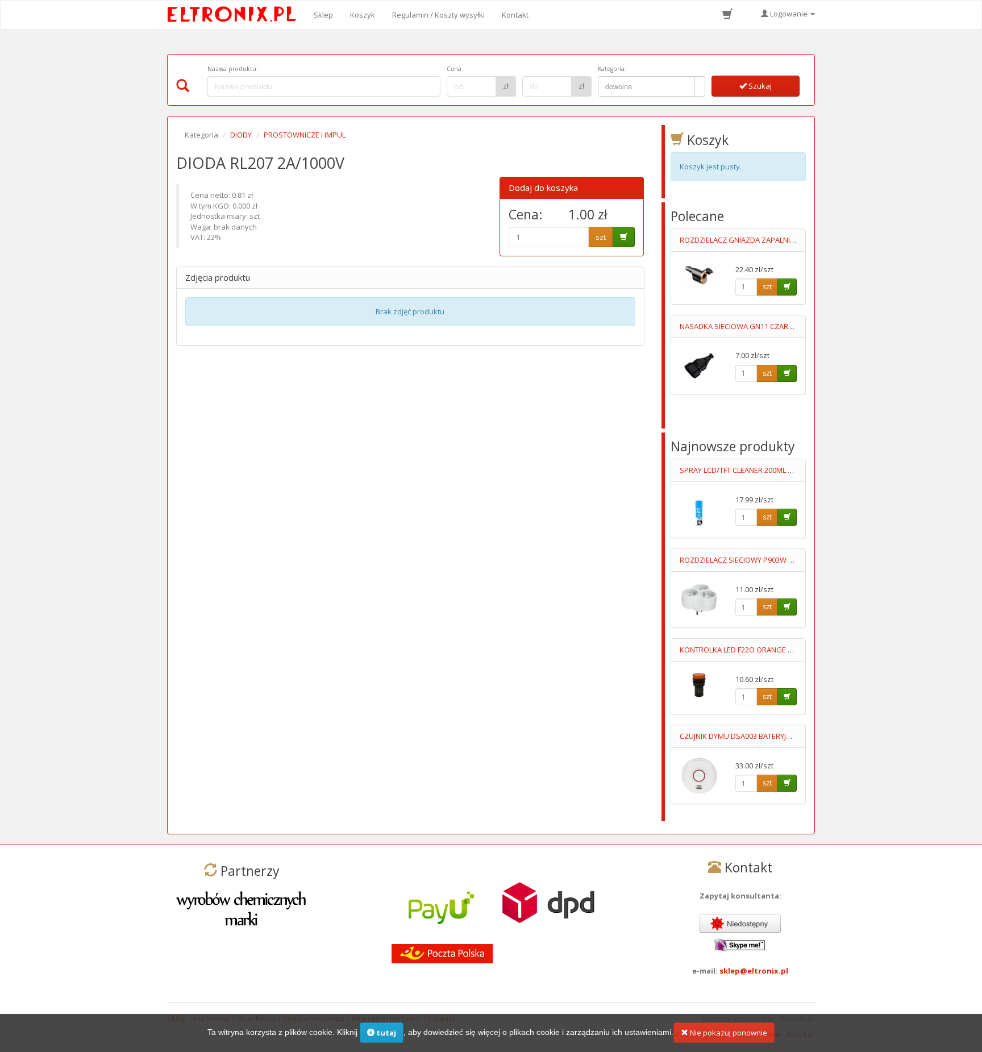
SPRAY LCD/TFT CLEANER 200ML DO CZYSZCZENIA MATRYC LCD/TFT (792, 470)
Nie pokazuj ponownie (727, 1033)
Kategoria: (612, 69)
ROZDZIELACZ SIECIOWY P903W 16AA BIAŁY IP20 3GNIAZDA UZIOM (792, 560)
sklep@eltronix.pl (753, 971)
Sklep (323, 15)
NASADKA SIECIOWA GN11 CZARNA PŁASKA (753, 326)
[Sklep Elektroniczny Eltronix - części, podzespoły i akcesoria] (235, 15)
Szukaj (759, 86)
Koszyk (362, 15)
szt (601, 237)
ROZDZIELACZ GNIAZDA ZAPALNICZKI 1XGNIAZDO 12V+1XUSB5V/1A (794, 240)
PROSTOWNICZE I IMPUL (305, 135)
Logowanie (788, 14)
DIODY (241, 135)
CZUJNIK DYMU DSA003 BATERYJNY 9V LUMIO (754, 736)
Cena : (456, 69)
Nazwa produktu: (232, 69)
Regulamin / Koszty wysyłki (438, 15)
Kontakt (515, 15)
